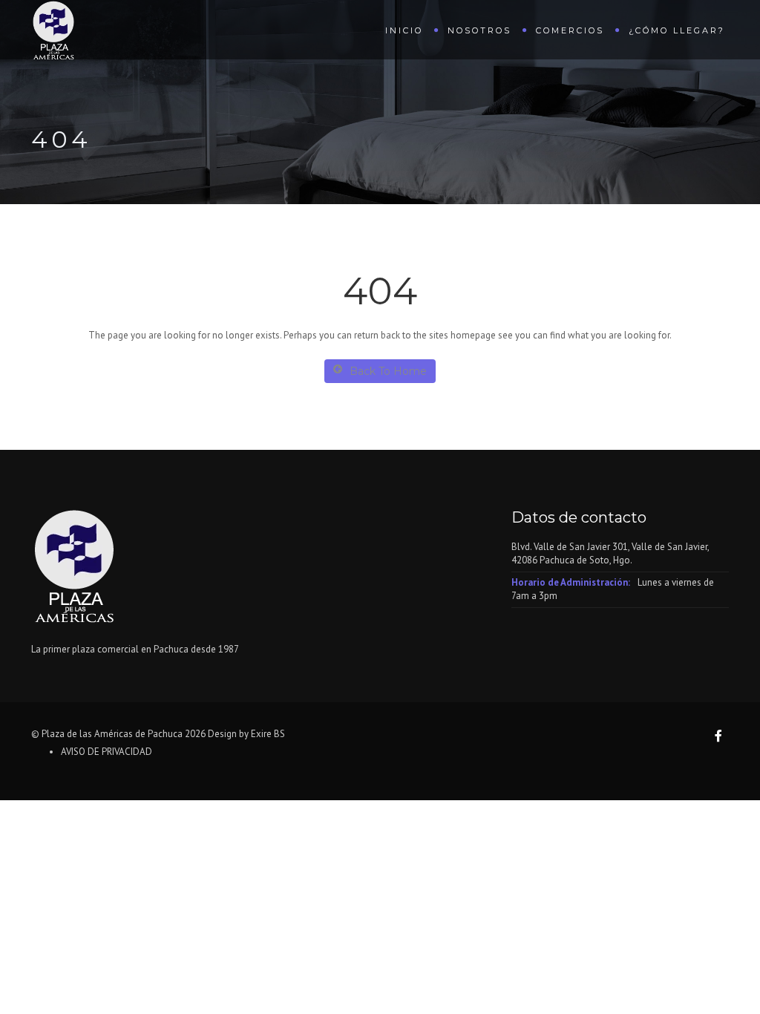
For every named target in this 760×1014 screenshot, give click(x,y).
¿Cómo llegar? (677, 30)
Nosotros (479, 30)
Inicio (404, 30)
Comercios (570, 30)
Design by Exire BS (246, 733)
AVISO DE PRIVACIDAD (106, 751)
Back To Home (388, 371)
